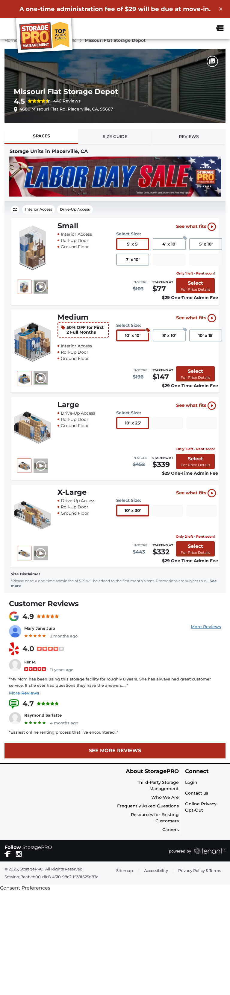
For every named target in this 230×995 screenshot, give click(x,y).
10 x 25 (133, 423)
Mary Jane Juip (39, 628)
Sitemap (124, 870)
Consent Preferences (25, 888)
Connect (197, 771)
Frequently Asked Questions (148, 806)
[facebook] (7, 853)
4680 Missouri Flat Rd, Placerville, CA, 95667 (66, 109)
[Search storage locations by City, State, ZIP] (203, 28)
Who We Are (165, 797)
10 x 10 (132, 335)
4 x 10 (169, 244)
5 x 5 (132, 244)
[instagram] (19, 853)
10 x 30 (133, 510)
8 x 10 (169, 335)
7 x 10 (133, 259)
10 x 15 (205, 335)
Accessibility (156, 870)
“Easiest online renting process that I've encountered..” (63, 732)
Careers (170, 829)
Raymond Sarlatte (43, 715)
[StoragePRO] (46, 37)
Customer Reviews (44, 603)
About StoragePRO (152, 771)
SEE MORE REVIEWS (115, 750)
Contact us (196, 793)
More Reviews (206, 626)
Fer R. (30, 662)
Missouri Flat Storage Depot (66, 91)
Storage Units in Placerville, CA (49, 151)
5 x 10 (206, 244)
